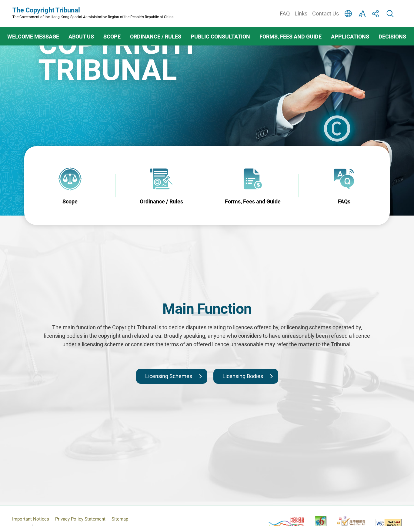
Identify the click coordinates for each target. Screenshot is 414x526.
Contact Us (325, 13)
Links (301, 13)
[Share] (376, 13)
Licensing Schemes (168, 376)
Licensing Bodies (242, 376)
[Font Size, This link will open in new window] (362, 13)
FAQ (285, 13)
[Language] (348, 13)
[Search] (390, 13)
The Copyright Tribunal (93, 12)
